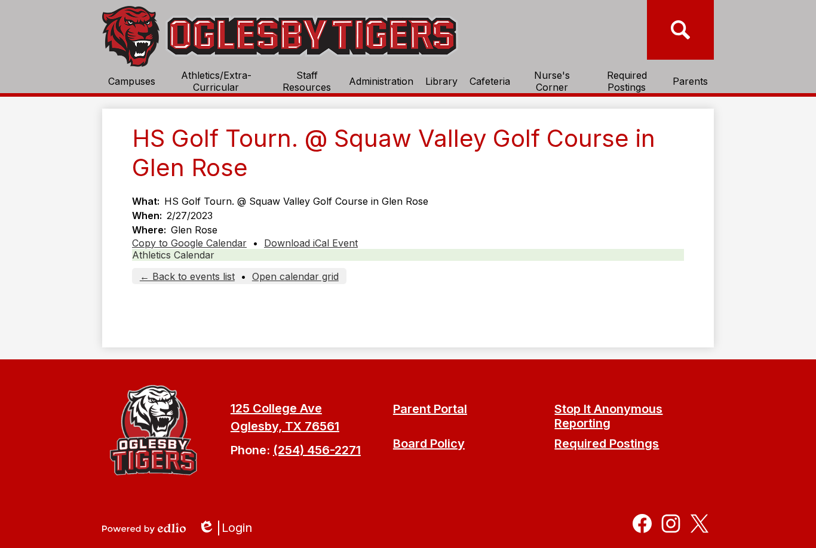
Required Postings (606, 443)
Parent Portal (430, 409)
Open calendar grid (295, 276)
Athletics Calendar (173, 255)
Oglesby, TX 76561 (285, 426)
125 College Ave (276, 408)
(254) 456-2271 (317, 450)
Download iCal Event (311, 243)
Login (229, 528)
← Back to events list (187, 276)
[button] (131, 81)
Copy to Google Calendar (189, 243)
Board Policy (429, 443)
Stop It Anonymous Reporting (608, 416)
